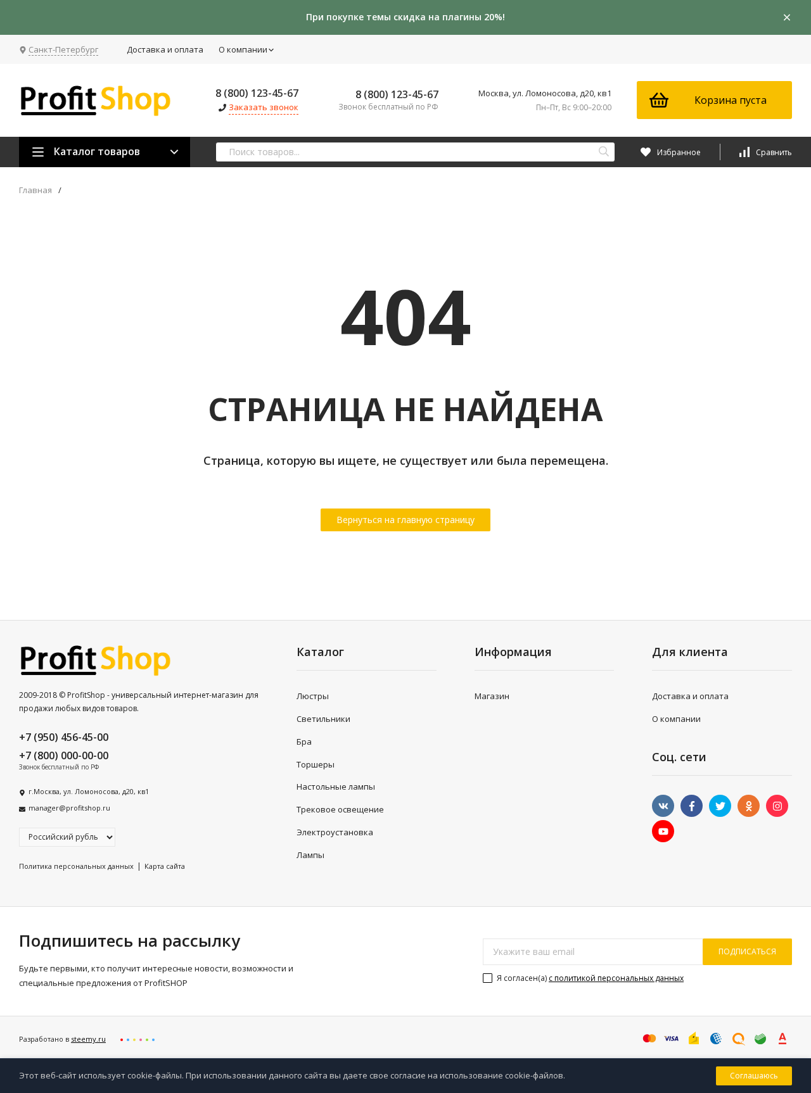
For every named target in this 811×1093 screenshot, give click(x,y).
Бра (304, 741)
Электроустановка (335, 832)
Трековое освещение (340, 809)
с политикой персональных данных (616, 978)
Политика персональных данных (76, 866)
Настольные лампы (336, 786)
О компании (243, 49)
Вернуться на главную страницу (405, 520)
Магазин (492, 696)
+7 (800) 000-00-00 (63, 755)
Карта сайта (164, 866)
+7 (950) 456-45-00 (63, 737)
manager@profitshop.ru (69, 807)
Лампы (310, 855)
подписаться (747, 951)
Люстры (313, 696)
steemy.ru (88, 1039)
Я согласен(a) (589, 978)
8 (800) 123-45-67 (256, 93)
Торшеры (316, 764)
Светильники (323, 718)
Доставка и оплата (165, 49)
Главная (35, 190)
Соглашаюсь (754, 1075)
